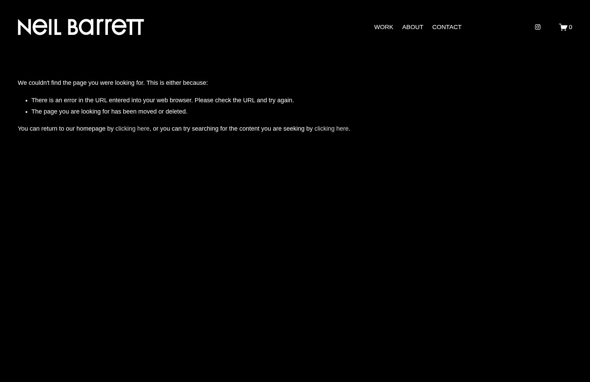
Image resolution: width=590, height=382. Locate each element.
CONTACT (447, 27)
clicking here (132, 128)
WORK (383, 27)
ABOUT (412, 27)
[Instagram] (537, 27)
